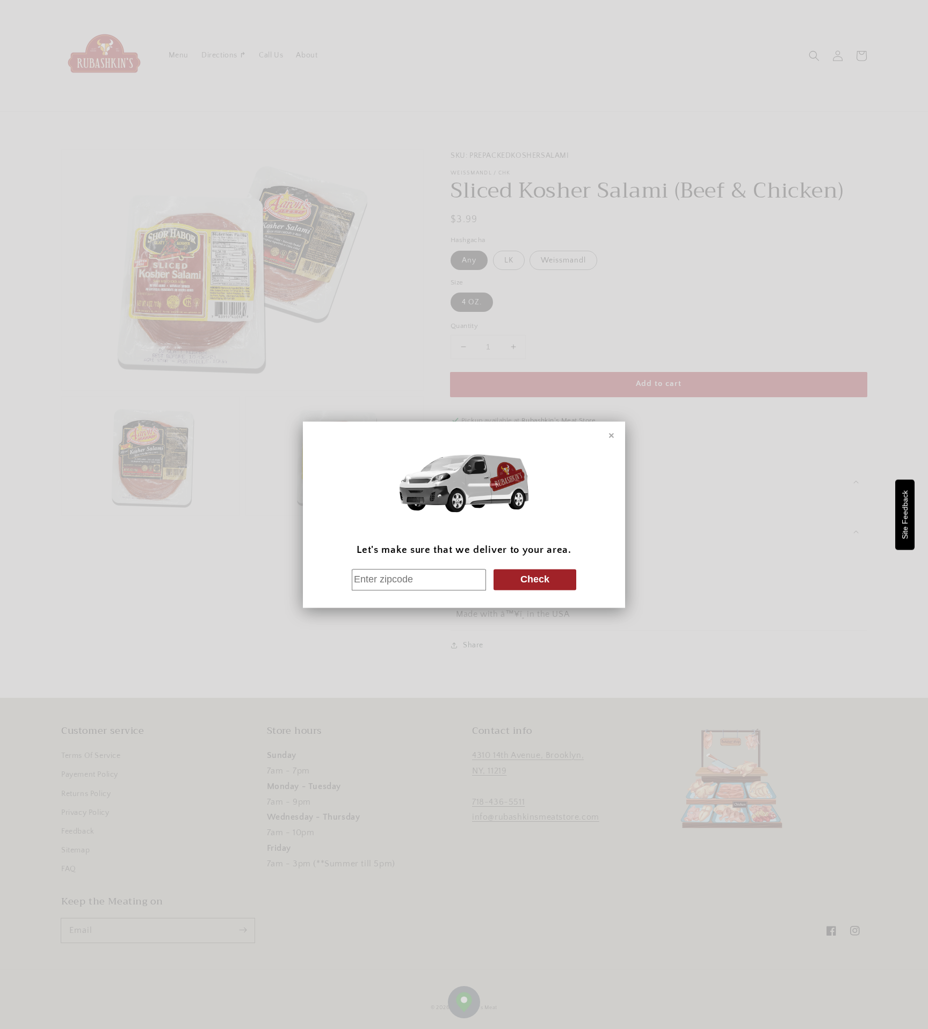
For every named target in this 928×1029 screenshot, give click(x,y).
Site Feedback (905, 514)
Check (534, 579)
